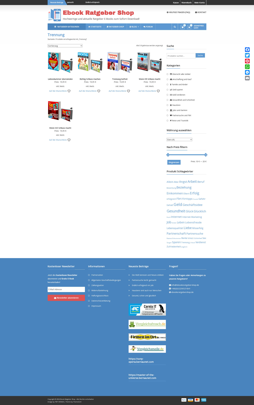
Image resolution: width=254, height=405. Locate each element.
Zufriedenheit (174, 246)
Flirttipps (187, 198)
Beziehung (183, 187)
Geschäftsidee (192, 205)
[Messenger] (247, 72)
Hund (169, 217)
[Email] (247, 78)
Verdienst (201, 242)
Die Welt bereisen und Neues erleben (148, 275)
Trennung (185, 242)
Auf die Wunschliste (58, 91)
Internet (176, 217)
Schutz (190, 238)
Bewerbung (171, 188)
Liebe (188, 228)
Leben (181, 222)
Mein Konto (199, 2)
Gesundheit (176, 211)
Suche (200, 55)
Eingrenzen (174, 162)
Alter (176, 181)
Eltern (186, 193)
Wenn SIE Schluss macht (60, 128)
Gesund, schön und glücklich (144, 295)
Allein (170, 181)
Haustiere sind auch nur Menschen (146, 290)
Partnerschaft (176, 233)
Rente (184, 238)
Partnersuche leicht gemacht (144, 280)
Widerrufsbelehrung (99, 290)
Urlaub (192, 243)
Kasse (176, 2)
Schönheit (198, 238)
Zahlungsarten (97, 285)
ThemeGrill (77, 402)
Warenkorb (187, 2)
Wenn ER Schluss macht (149, 79)
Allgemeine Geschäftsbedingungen (106, 280)
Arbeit (192, 181)
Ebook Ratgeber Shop (98, 12)
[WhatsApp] (247, 67)
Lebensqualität (175, 228)
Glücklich (200, 211)
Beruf (200, 182)
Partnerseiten (97, 275)
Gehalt (170, 205)
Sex (204, 238)
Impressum (96, 306)
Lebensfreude (193, 222)
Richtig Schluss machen (90, 79)
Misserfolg (197, 228)
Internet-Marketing (192, 216)
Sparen (176, 242)
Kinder (174, 223)
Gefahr (202, 198)
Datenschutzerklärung (100, 300)
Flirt (179, 198)
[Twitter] (247, 55)
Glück (189, 211)
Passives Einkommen (174, 238)
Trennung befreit (120, 79)
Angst (183, 182)
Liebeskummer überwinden (60, 79)
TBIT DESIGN (59, 402)
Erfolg (194, 193)
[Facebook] (247, 49)
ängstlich (184, 247)
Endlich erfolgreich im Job (90, 2)
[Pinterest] (247, 61)
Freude (195, 199)
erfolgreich (171, 199)
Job (169, 222)
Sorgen (169, 243)
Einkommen (175, 193)
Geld (178, 204)
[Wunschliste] (183, 27)
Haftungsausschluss (99, 295)
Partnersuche (194, 233)
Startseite (51, 39)
